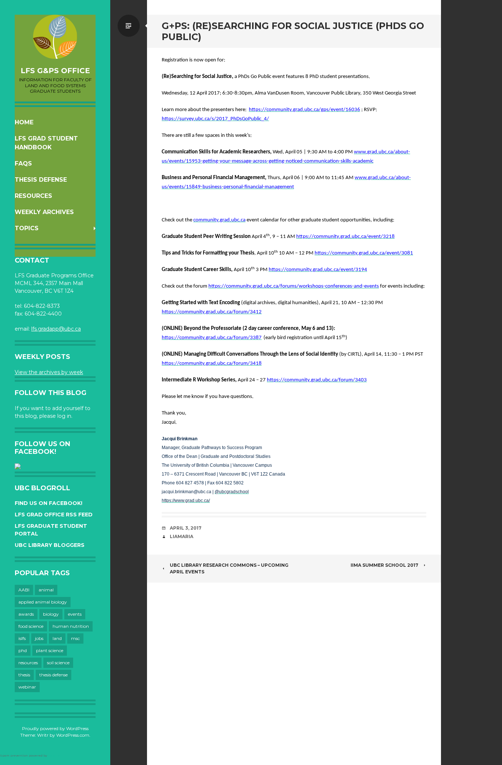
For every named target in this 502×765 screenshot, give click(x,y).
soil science (58, 662)
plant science (49, 650)
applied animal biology (42, 602)
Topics (27, 228)
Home (24, 122)
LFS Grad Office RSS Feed (54, 514)
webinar (27, 687)
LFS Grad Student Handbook (46, 143)
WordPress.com (72, 735)
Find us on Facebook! (48, 503)
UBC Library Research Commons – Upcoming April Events (229, 568)
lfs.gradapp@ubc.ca (56, 328)
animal (46, 590)
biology (51, 614)
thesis (24, 674)
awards (26, 614)
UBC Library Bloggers (50, 545)
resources (28, 662)
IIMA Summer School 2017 (384, 565)
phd (22, 650)
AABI (23, 590)
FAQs (23, 163)
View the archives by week (49, 372)
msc (75, 638)
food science (30, 626)
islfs (22, 638)
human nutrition (71, 626)
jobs (39, 638)
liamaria (181, 536)
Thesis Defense (41, 179)
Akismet (54, 755)
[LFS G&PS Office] (55, 37)
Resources (33, 195)
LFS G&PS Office (55, 70)
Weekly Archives (44, 212)
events (75, 614)
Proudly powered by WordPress (55, 728)
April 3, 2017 (185, 528)
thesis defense (53, 674)
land (57, 638)
